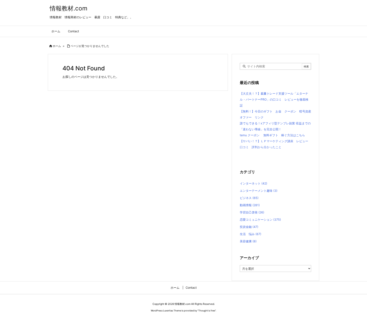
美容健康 (248, 241)
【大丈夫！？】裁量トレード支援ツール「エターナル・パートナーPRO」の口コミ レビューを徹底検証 (274, 99)
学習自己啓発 (252, 212)
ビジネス (249, 198)
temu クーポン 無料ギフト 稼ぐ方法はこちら (272, 135)
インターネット (253, 183)
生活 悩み (250, 234)
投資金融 (249, 227)
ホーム (57, 46)
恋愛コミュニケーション (260, 219)
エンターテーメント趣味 (258, 190)
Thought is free (206, 310)
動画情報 (250, 205)
